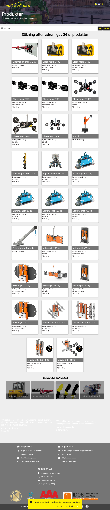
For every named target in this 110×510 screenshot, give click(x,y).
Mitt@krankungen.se (69, 458)
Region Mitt (67, 446)
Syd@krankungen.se (48, 480)
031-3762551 (48, 477)
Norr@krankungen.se (28, 458)
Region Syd (46, 469)
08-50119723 (68, 454)
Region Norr (27, 446)
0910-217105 (28, 454)
